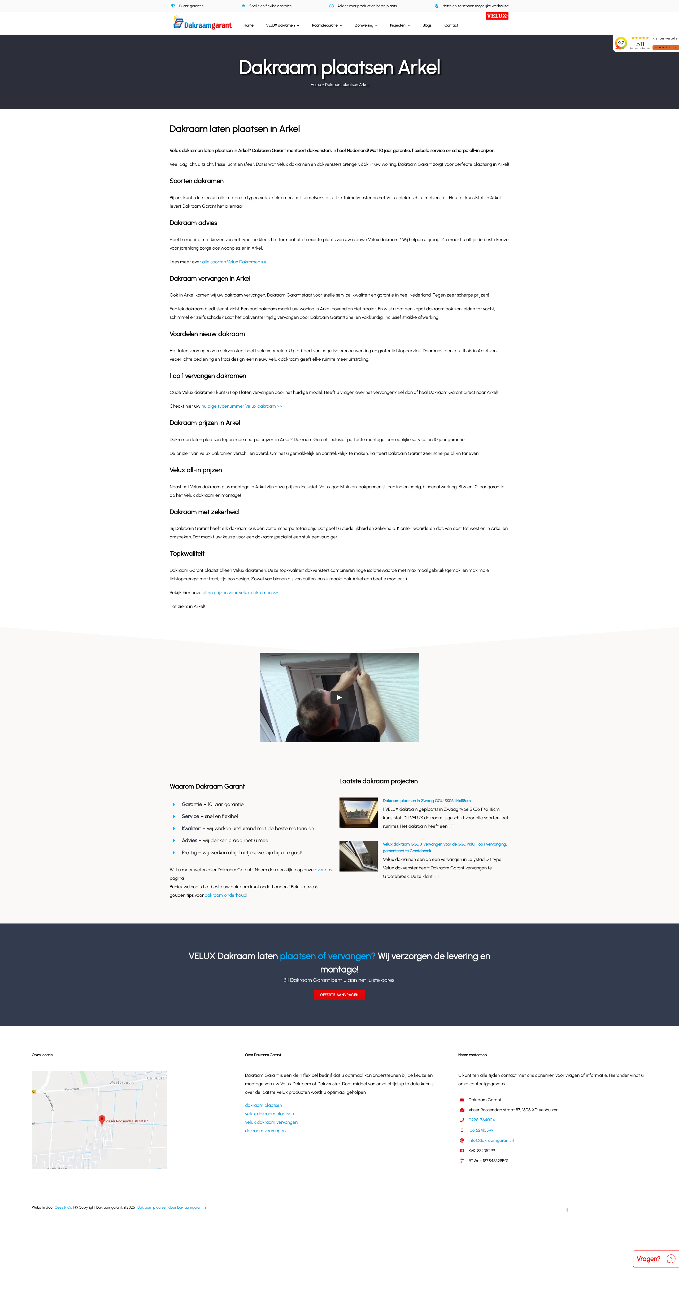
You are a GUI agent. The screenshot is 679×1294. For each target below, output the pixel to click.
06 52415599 (481, 1130)
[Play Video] (339, 697)
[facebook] (567, 1210)
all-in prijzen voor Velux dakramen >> (240, 592)
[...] (450, 826)
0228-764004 (482, 1119)
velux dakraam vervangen (271, 1122)
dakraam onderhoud (225, 895)
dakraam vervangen (265, 1130)
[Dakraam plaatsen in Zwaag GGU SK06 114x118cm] (359, 813)
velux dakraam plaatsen (269, 1113)
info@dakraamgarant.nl (491, 1140)
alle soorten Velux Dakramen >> (234, 261)
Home (316, 84)
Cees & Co (63, 1207)
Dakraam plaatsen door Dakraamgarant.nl (172, 1207)
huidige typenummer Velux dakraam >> (242, 406)
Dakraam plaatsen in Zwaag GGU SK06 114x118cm (427, 800)
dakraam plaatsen (263, 1105)
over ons (323, 869)
